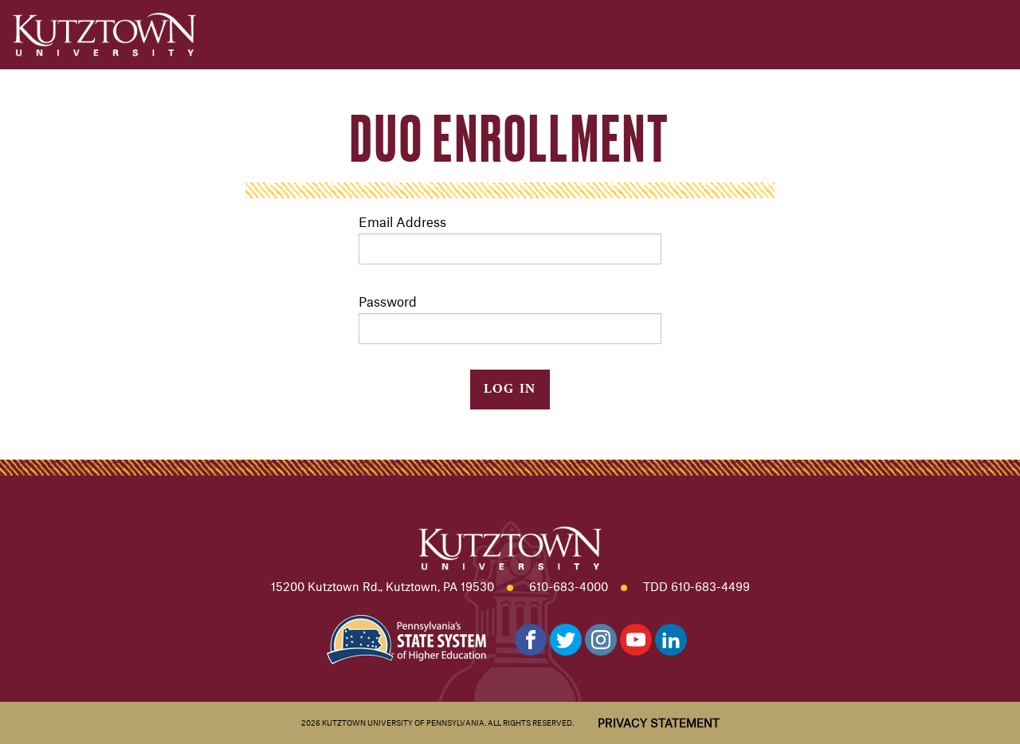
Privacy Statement (659, 722)
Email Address (402, 221)
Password (388, 301)
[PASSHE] (406, 637)
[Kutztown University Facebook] (531, 640)
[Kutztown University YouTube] (636, 640)
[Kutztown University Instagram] (601, 640)
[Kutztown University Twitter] (566, 640)
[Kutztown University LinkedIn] (671, 640)
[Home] (104, 35)
